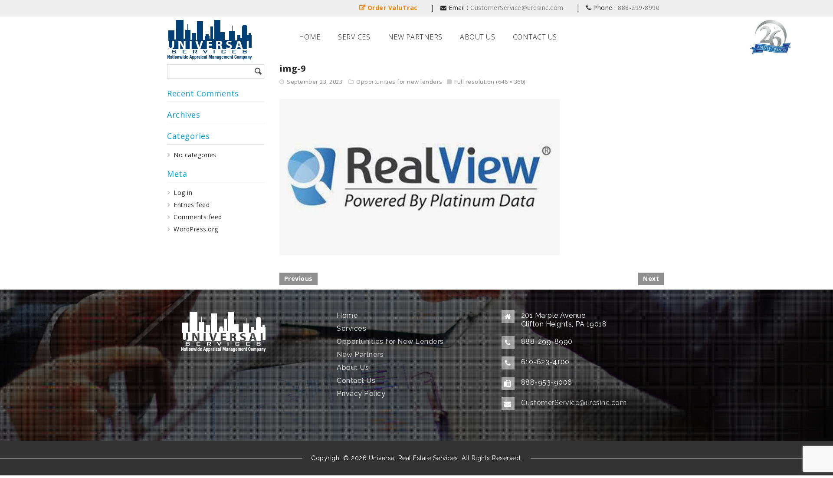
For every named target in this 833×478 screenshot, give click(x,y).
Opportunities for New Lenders (390, 341)
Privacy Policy (361, 393)
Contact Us (535, 37)
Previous (298, 278)
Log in (183, 192)
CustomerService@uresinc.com (517, 7)
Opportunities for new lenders (399, 82)
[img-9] (419, 176)
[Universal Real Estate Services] (209, 37)
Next (651, 278)
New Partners (415, 37)
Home (310, 37)
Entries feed (192, 205)
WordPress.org (196, 229)
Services (354, 37)
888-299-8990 (638, 7)
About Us (477, 37)
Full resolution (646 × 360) (489, 82)
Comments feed (198, 217)
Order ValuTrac (392, 7)
